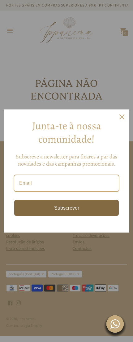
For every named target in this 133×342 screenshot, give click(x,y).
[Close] (121, 116)
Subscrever (66, 208)
